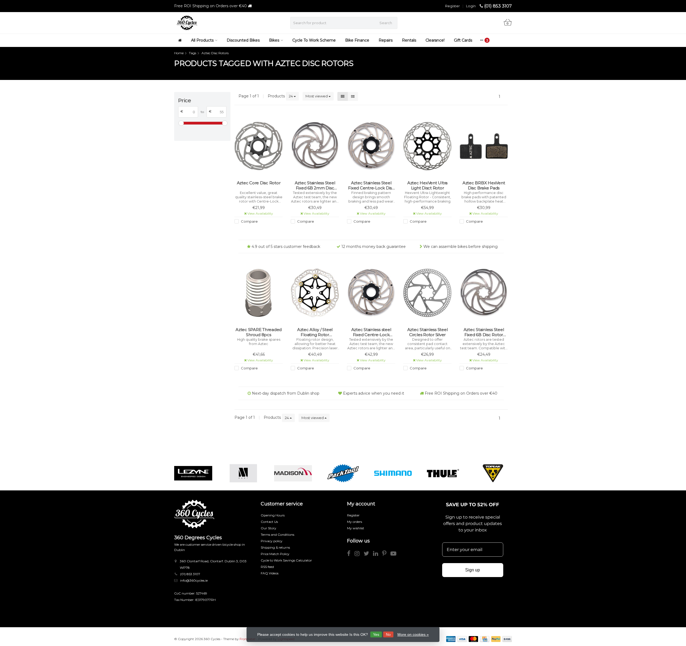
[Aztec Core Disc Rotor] (258, 146)
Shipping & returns (275, 547)
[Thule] (443, 473)
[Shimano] (393, 473)
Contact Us (269, 522)
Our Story (268, 528)
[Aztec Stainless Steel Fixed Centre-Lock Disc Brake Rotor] (371, 146)
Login (471, 6)
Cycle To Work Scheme (314, 40)
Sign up (472, 570)
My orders (354, 522)
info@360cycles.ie (194, 580)
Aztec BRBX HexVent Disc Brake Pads (484, 185)
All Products (202, 40)
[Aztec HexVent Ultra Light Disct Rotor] (427, 146)
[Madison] (293, 473)
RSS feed (267, 567)
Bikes (274, 40)
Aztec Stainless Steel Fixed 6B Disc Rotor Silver (484, 332)
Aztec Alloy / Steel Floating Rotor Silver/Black (315, 332)
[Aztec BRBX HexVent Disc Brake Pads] (484, 146)
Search (385, 23)
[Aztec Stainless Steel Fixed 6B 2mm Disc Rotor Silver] (315, 146)
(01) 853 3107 (498, 6)
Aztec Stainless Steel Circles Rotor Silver (427, 332)
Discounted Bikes (243, 40)
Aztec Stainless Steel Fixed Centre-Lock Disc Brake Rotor (371, 185)
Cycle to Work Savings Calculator (286, 560)
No (388, 634)
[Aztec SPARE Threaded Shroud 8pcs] (258, 292)
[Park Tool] (343, 473)
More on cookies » (413, 634)
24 (291, 96)
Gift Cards (463, 40)
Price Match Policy (275, 554)
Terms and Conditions (277, 535)
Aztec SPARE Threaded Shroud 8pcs (259, 332)
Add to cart (256, 231)
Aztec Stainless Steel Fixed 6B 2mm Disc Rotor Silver (315, 185)
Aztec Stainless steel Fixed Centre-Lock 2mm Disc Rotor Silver (371, 332)
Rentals (409, 40)
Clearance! (435, 40)
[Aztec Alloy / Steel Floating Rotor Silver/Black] (315, 292)
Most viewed (317, 96)
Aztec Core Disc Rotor (259, 182)
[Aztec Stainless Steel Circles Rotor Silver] (427, 292)
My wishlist (355, 528)
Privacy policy (271, 541)
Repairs (386, 40)
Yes (376, 634)
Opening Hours (273, 515)
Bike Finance (357, 40)
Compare (249, 221)
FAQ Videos (269, 573)
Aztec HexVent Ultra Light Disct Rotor (427, 185)
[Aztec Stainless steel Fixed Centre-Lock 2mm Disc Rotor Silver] (371, 292)
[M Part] (243, 473)
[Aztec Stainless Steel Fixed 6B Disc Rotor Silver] (484, 292)
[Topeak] (493, 473)
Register (452, 6)
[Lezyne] (193, 473)
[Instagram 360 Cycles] (359, 554)
